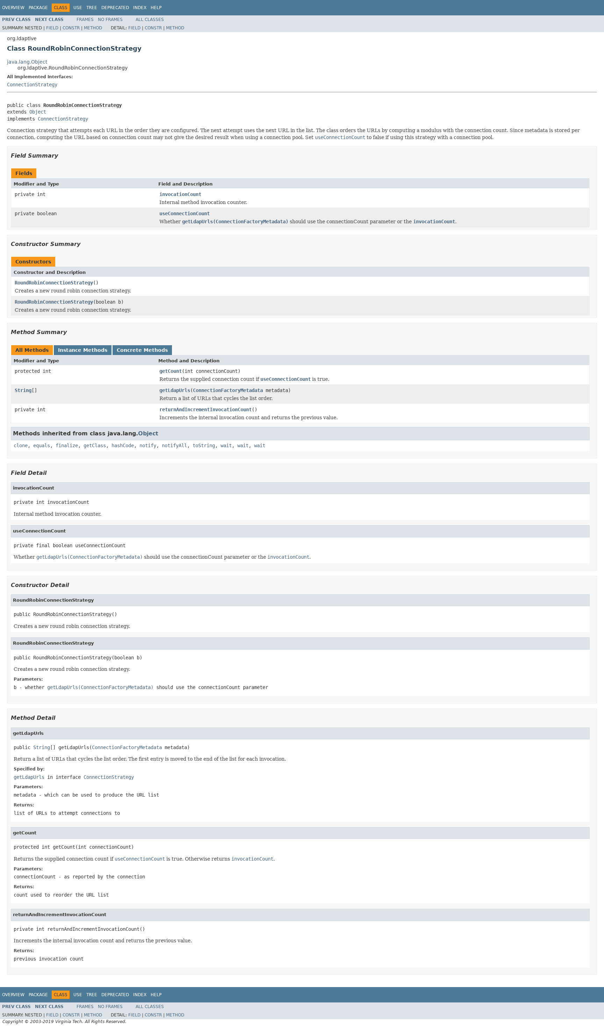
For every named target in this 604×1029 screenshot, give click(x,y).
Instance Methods (82, 350)
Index (139, 7)
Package (38, 7)
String (23, 390)
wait (226, 445)
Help (156, 7)
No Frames (110, 19)
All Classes (150, 19)
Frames (85, 19)
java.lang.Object (27, 62)
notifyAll (174, 445)
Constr (71, 28)
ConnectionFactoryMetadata (228, 390)
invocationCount (180, 194)
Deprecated (115, 7)
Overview (13, 7)
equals (41, 445)
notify (147, 445)
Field (52, 28)
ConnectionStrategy (32, 84)
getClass (95, 445)
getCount (170, 371)
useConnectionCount (184, 213)
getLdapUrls (174, 390)
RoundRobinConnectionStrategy (54, 282)
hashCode (123, 445)
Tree (91, 7)
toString (204, 445)
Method (93, 28)
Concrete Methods (142, 350)
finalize (67, 445)
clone (21, 445)
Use (77, 7)
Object (37, 112)
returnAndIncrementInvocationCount (205, 409)
